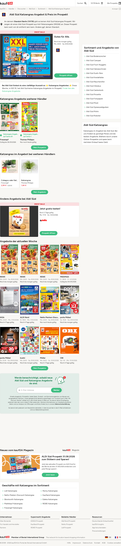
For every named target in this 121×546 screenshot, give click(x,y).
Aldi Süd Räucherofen (95, 82)
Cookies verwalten (114, 543)
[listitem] (9, 122)
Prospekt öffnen (65, 75)
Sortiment (41, 9)
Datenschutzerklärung (62, 404)
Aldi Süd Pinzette (93, 94)
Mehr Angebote (39, 192)
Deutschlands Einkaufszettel (102, 521)
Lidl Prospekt (66, 528)
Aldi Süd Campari (93, 60)
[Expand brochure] (26, 56)
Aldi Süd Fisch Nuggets (96, 65)
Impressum (77, 543)
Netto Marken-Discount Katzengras (19, 495)
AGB (103, 543)
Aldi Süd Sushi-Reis (94, 73)
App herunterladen (99, 528)
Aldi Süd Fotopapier (94, 99)
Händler (11, 9)
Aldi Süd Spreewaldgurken (97, 107)
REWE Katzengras (50, 503)
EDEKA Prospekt (37, 521)
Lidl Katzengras (10, 491)
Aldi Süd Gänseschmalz (96, 69)
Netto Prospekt (67, 524)
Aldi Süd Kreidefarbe (95, 77)
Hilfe (69, 543)
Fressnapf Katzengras (13, 508)
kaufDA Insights (98, 524)
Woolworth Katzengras (13, 499)
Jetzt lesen (50, 475)
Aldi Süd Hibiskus (93, 86)
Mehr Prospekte (39, 147)
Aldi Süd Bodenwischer (96, 56)
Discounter (21, 9)
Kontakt (97, 543)
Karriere (3, 528)
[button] (39, 54)
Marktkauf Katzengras (13, 503)
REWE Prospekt (36, 528)
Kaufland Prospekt (37, 524)
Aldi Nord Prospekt (68, 521)
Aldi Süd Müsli (92, 103)
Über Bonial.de (5, 521)
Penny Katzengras (50, 491)
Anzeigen (115, 9)
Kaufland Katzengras (51, 495)
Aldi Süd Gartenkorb (94, 90)
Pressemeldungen (99, 531)
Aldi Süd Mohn (92, 111)
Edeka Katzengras (50, 499)
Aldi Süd (32, 9)
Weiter (56, 390)
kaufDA (2, 9)
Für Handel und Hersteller (9, 524)
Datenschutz (87, 543)
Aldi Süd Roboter (93, 116)
